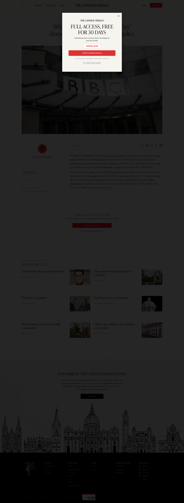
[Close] (118, 16)
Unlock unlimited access (92, 53)
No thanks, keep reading (92, 63)
